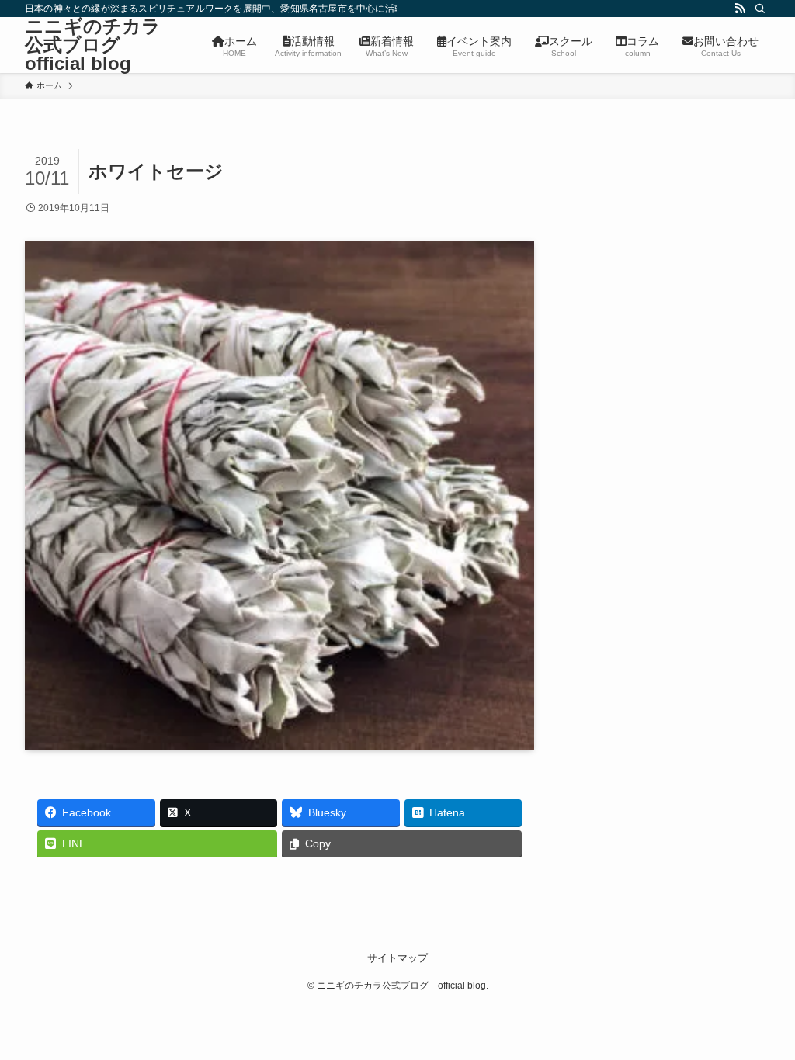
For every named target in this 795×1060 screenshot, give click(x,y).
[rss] (740, 8)
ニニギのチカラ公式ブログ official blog (93, 45)
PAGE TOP (761, 1015)
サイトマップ (397, 958)
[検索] (760, 8)
